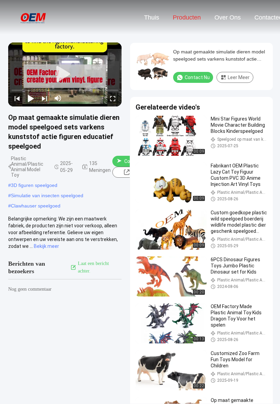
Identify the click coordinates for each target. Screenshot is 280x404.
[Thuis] (33, 17)
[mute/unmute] (58, 98)
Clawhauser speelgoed (35, 206)
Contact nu (197, 77)
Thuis (151, 17)
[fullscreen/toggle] (113, 98)
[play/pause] (31, 98)
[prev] (17, 98)
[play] (64, 74)
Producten (187, 17)
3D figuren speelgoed (34, 185)
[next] (44, 98)
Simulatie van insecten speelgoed (47, 195)
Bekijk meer (46, 246)
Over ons (227, 17)
